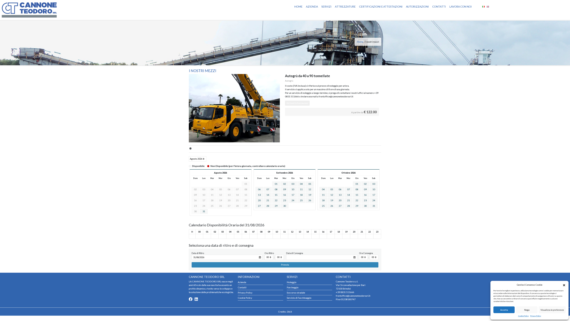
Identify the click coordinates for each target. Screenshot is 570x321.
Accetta (504, 310)
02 (284, 183)
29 (276, 205)
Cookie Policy (523, 316)
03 (293, 183)
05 (309, 183)
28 (267, 205)
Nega (526, 310)
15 (276, 194)
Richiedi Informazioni (297, 103)
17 (293, 194)
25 (301, 200)
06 (259, 189)
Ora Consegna (366, 253)
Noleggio (291, 282)
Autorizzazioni (417, 6)
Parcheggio (293, 287)
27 (259, 205)
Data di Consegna (294, 253)
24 (293, 200)
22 (276, 200)
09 (284, 189)
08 (276, 189)
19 (309, 194)
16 (284, 194)
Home (298, 6)
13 (259, 194)
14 (267, 194)
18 (301, 194)
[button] (564, 284)
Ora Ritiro (269, 253)
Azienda (312, 6)
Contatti (439, 6)
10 (293, 189)
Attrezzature (345, 6)
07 (267, 189)
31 (203, 211)
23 (284, 200)
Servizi (326, 6)
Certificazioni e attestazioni (381, 6)
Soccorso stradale (296, 292)
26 (309, 200)
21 (267, 200)
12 (309, 189)
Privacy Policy (535, 316)
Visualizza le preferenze (552, 310)
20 (259, 200)
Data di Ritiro (198, 253)
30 (284, 205)
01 (276, 183)
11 (301, 189)
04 (301, 183)
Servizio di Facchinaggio (299, 297)
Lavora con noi (460, 6)
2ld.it (289, 311)
